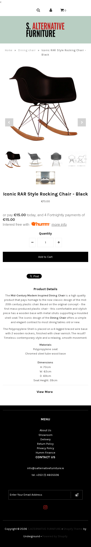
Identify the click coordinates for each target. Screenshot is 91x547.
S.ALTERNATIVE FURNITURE (44, 528)
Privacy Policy (45, 448)
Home (8, 50)
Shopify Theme (73, 528)
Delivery (45, 439)
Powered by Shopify (54, 536)
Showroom (45, 435)
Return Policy (45, 443)
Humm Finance (45, 452)
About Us (45, 430)
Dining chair (27, 50)
